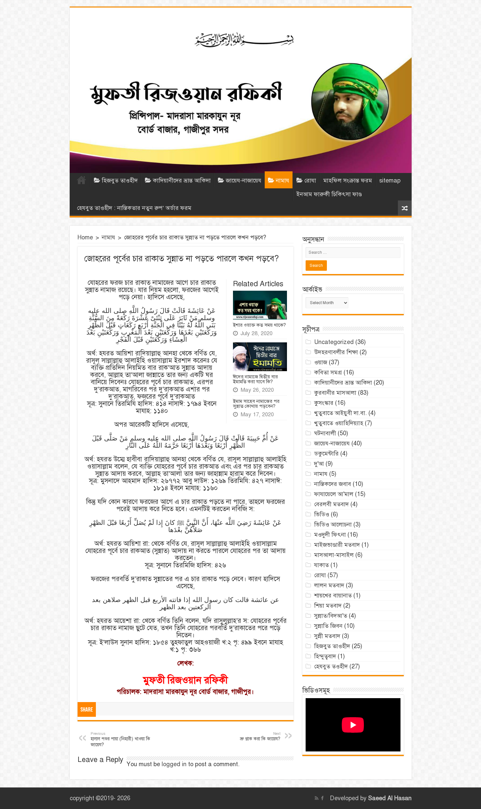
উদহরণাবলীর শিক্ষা (336, 352)
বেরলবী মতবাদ (331, 504)
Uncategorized (334, 342)
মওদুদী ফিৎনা (330, 534)
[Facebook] (322, 798)
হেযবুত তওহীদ (331, 666)
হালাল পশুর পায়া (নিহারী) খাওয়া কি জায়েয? (120, 739)
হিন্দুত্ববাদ (325, 656)
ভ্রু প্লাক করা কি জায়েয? (260, 736)
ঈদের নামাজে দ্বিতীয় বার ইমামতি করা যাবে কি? (255, 379)
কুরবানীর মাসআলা (335, 392)
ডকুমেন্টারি (326, 453)
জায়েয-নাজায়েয (243, 180)
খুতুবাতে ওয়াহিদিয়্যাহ (338, 423)
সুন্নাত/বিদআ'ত (330, 615)
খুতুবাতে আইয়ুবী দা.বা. (340, 413)
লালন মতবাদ (329, 585)
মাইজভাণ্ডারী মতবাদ (337, 544)
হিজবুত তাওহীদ (120, 180)
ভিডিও (321, 514)
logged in (174, 764)
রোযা (310, 180)
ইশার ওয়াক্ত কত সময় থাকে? (259, 325)
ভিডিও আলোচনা (333, 524)
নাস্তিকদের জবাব (332, 484)
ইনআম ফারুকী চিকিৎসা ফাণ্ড (329, 194)
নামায (282, 180)
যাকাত (321, 565)
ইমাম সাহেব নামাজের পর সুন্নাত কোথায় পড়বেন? (256, 403)
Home (81, 180)
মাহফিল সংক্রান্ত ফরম (347, 180)
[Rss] (316, 798)
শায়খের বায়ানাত (333, 595)
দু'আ (319, 463)
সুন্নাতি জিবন (328, 625)
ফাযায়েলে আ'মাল (333, 494)
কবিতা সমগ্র (328, 372)
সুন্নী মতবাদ (327, 636)
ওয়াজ (320, 362)
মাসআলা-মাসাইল (334, 555)
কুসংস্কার (323, 402)
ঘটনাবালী (325, 433)
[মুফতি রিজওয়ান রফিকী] (241, 90)
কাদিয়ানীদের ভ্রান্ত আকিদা (182, 180)
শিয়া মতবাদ (328, 605)
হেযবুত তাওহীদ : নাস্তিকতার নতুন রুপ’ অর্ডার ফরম (134, 208)
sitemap (390, 180)
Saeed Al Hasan (390, 798)
